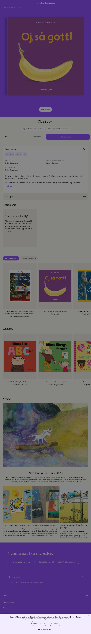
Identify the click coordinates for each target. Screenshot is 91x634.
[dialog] (45, 317)
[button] (45, 629)
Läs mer (72, 619)
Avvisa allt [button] (55, 623)
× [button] (88, 616)
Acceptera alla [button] (39, 623)
